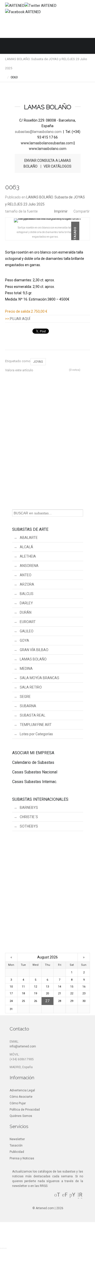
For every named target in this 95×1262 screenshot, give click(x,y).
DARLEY (26, 603)
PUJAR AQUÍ (20, 319)
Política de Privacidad (25, 1109)
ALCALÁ (26, 547)
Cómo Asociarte (21, 1096)
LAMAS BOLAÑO (33, 659)
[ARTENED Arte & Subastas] (15, 6)
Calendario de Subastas (33, 762)
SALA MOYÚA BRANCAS (39, 678)
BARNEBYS (29, 808)
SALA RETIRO (31, 687)
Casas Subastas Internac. (34, 781)
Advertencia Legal (22, 1090)
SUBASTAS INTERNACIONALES (40, 799)
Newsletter (17, 1139)
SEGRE (25, 697)
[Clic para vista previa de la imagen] (47, 220)
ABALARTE (29, 538)
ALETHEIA (28, 556)
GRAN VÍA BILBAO (34, 650)
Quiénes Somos (21, 1116)
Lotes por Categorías (36, 734)
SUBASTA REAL (32, 715)
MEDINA (26, 669)
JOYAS (38, 361)
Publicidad (17, 1152)
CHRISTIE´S (29, 817)
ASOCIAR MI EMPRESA (33, 752)
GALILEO (26, 631)
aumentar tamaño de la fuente (46, 210)
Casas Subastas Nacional (34, 772)
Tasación (16, 1145)
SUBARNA (28, 706)
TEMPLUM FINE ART (36, 725)
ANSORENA (29, 566)
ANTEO (25, 575)
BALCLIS (26, 594)
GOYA (24, 640)
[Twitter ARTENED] (40, 6)
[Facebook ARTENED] (23, 12)
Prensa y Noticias (22, 1158)
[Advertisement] (47, 441)
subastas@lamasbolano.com (38, 132)
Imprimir (61, 211)
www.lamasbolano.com (47, 149)
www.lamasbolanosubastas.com (47, 143)
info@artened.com (23, 1046)
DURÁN (25, 612)
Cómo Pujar (18, 1103)
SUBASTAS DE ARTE (30, 529)
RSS (80, 1197)
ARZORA (27, 584)
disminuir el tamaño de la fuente (42, 210)
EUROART (28, 622)
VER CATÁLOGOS (57, 166)
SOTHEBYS (29, 826)
